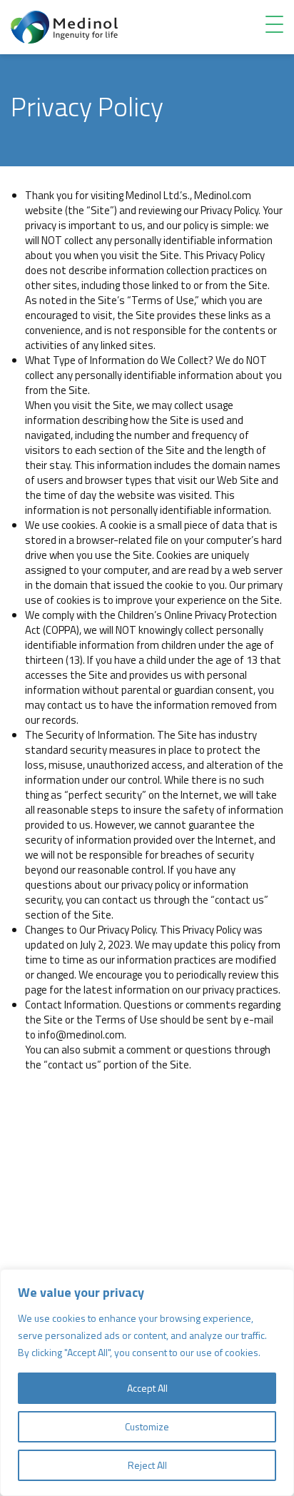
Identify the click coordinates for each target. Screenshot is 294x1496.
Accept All (147, 1387)
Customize (147, 1426)
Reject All (147, 1464)
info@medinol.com (81, 1034)
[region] (147, 1382)
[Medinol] (64, 26)
